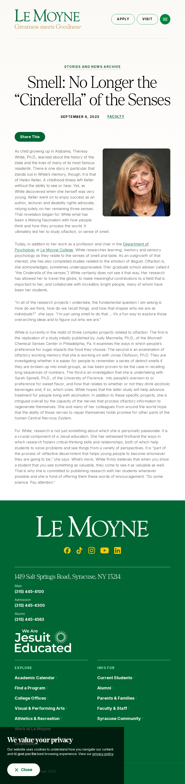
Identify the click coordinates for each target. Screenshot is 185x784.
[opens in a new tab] (43, 640)
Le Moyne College (56, 250)
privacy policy (102, 754)
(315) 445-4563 (29, 619)
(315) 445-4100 (29, 591)
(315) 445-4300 (30, 605)
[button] (165, 19)
